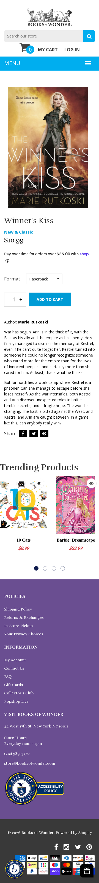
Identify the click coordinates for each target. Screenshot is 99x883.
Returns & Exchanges (24, 617)
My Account (15, 660)
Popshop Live (16, 701)
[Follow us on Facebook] (23, 433)
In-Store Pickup (18, 626)
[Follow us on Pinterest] (44, 433)
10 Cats (23, 540)
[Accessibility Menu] (14, 869)
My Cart (48, 50)
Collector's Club (19, 693)
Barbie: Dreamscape (76, 540)
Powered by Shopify (74, 832)
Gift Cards (13, 685)
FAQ (8, 676)
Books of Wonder (37, 832)
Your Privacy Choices (23, 634)
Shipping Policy (18, 609)
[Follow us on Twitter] (33, 433)
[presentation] (5, 523)
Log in (72, 50)
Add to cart (50, 299)
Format (12, 278)
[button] (36, 568)
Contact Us (14, 668)
